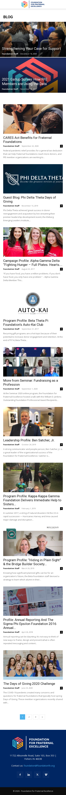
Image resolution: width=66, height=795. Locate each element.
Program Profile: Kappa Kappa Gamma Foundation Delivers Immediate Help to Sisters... (32, 500)
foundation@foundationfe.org (39, 765)
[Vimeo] (46, 774)
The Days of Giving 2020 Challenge (29, 684)
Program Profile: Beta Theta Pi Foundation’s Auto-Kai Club (25, 323)
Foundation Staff (10, 54)
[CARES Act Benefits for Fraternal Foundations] (33, 119)
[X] (37, 774)
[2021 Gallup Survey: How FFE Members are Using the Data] (33, 86)
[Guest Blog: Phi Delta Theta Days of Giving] (33, 179)
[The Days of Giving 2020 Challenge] (33, 665)
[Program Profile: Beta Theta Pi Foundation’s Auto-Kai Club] (33, 302)
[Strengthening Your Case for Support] (33, 50)
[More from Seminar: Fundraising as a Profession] (33, 362)
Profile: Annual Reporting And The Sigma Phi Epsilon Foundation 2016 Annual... (29, 624)
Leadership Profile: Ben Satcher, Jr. (29, 440)
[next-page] (42, 717)
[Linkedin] (28, 774)
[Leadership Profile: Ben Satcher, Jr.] (33, 421)
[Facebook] (20, 774)
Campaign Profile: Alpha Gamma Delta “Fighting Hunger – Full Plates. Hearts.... (32, 263)
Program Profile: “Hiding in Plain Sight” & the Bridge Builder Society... (32, 562)
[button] (5, 4)
